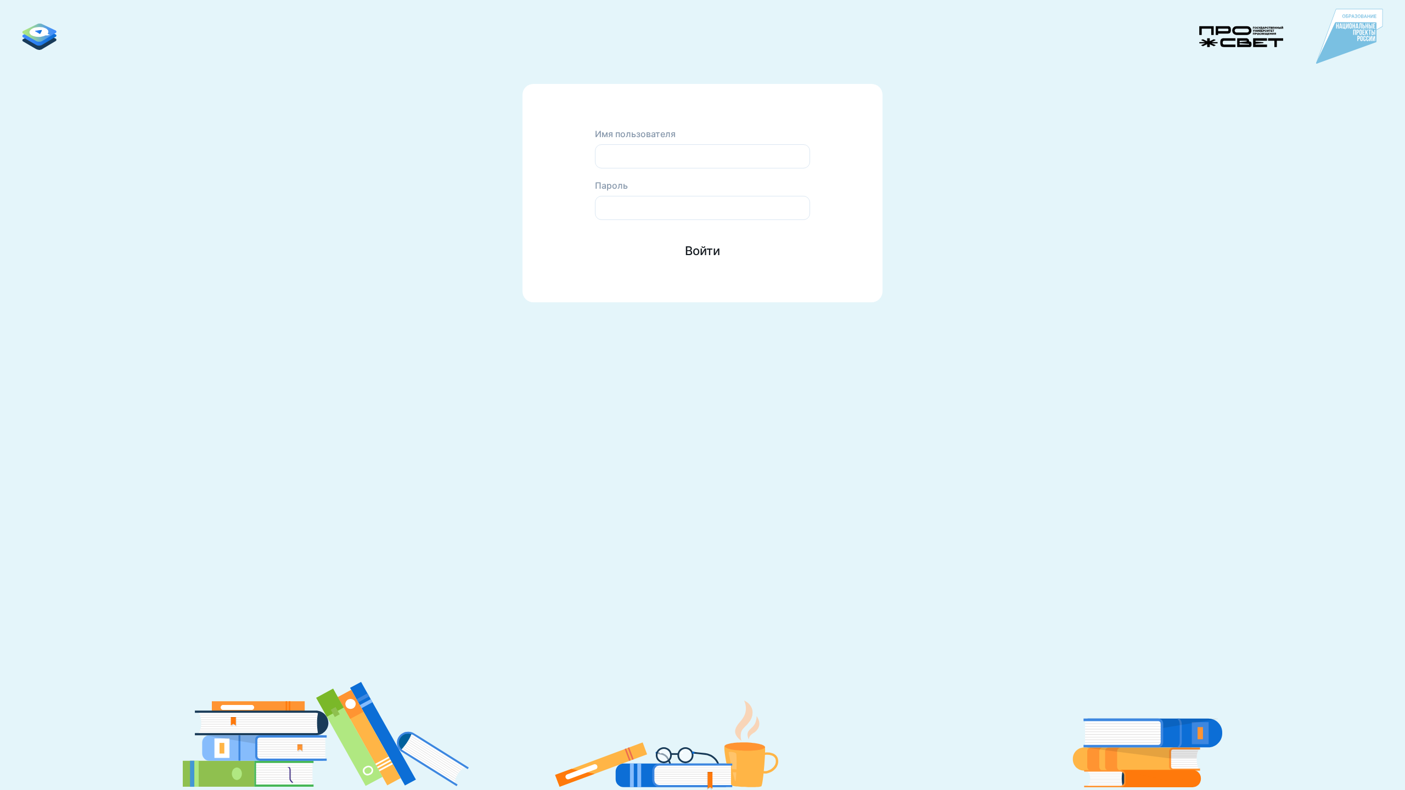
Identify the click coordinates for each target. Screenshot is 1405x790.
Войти (702, 251)
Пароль (611, 185)
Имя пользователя (635, 133)
